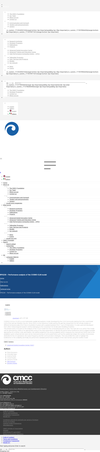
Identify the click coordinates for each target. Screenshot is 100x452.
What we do (7, 205)
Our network (13, 231)
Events (11, 236)
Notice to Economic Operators (13, 434)
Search (5, 242)
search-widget (11, 244)
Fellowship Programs (16, 225)
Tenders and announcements (19, 199)
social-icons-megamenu (14, 203)
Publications (13, 212)
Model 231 (6, 417)
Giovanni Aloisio (12, 363)
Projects (12, 214)
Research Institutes (15, 209)
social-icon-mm (11, 238)
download (16, 318)
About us (6, 185)
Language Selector (12, 257)
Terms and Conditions (10, 413)
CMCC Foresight (8, 240)
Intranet (5, 430)
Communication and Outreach (19, 197)
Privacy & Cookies (9, 422)
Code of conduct (8, 411)
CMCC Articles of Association (13, 428)
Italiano (11, 261)
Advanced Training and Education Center (22, 220)
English (11, 259)
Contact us (13, 194)
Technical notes (5, 289)
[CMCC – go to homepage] (50, 138)
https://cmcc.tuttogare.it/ (7, 408)
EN (1, 158)
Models (11, 229)
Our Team (12, 190)
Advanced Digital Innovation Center (20, 218)
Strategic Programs (15, 210)
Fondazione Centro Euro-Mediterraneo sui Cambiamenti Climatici (23, 389)
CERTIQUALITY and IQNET (12, 432)
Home (5, 183)
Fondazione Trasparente (11, 415)
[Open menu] (50, 171)
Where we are (13, 192)
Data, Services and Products (18, 227)
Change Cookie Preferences (12, 423)
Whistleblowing (8, 425)
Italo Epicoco (11, 361)
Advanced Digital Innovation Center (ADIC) (20, 345)
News (11, 235)
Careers (12, 201)
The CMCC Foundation (16, 188)
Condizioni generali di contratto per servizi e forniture (20, 420)
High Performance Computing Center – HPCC (24, 222)
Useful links (10, 246)
